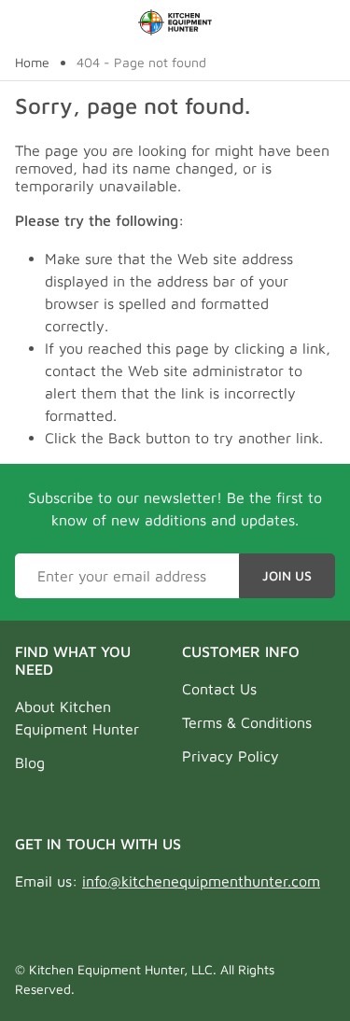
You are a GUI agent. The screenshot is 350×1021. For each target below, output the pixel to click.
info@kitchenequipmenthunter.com (201, 881)
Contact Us (219, 688)
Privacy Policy (230, 756)
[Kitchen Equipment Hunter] (175, 22)
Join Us (287, 575)
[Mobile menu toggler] (26, 22)
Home (32, 62)
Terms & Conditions (247, 722)
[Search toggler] (325, 22)
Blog (30, 762)
